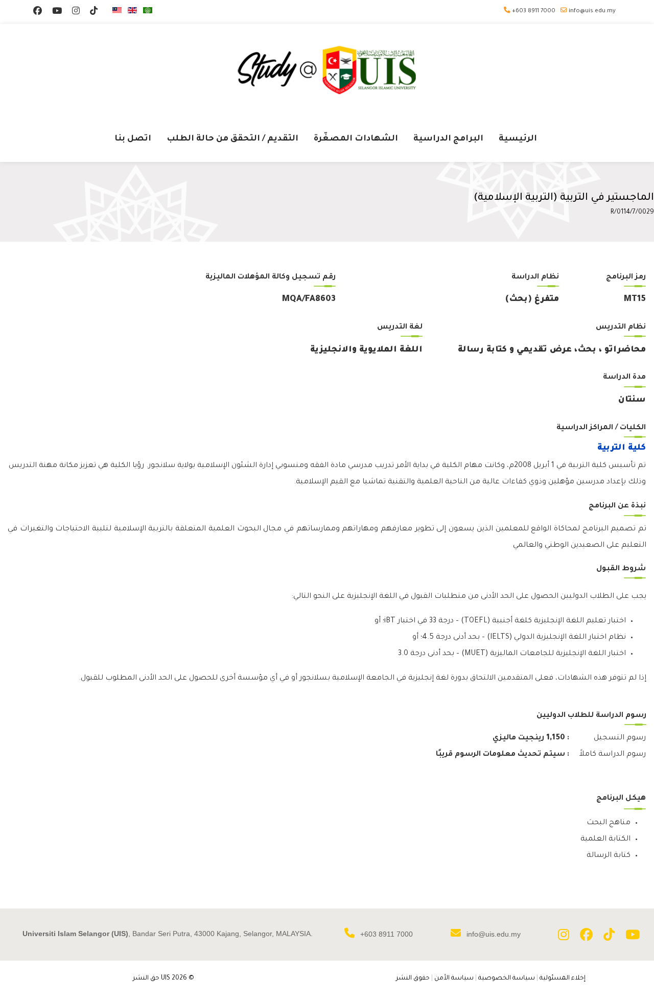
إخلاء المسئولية (563, 978)
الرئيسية (518, 139)
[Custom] (94, 12)
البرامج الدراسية (448, 139)
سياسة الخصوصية (506, 978)
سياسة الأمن (454, 978)
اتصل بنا (132, 139)
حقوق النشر (413, 978)
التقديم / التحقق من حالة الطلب (232, 139)
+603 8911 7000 (533, 11)
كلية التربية (621, 448)
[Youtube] (57, 12)
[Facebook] (37, 12)
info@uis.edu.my (592, 11)
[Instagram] (76, 12)
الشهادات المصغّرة (356, 139)
